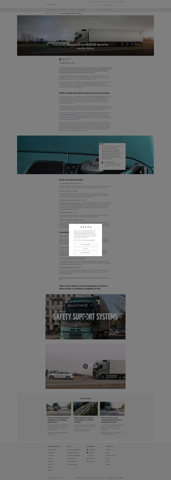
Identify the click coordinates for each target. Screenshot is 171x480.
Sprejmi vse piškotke (85, 244)
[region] (85, 240)
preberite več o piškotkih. (90, 240)
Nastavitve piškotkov (85, 252)
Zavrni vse (85, 248)
